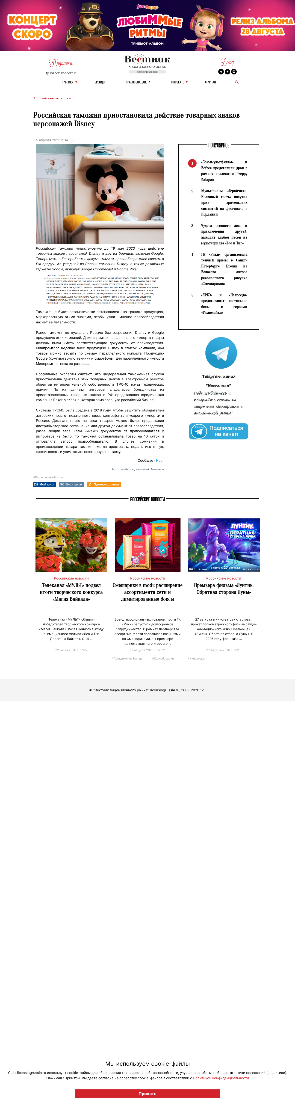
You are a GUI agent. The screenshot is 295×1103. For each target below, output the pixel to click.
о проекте (177, 82)
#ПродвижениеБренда (127, 658)
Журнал (210, 82)
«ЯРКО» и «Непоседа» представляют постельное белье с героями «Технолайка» (224, 304)
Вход (227, 62)
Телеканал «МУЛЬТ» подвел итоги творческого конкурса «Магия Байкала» (71, 592)
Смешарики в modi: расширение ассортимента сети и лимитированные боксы (148, 592)
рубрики (68, 82)
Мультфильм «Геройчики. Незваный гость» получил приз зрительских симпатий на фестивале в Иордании (224, 202)
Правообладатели (138, 82)
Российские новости (52, 98)
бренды (99, 82)
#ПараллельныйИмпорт (49, 477)
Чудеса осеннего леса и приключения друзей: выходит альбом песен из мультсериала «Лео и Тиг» (224, 234)
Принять (147, 1093)
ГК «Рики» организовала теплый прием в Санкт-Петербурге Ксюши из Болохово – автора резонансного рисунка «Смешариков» (224, 269)
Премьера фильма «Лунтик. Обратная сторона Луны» (224, 588)
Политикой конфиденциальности (221, 1078)
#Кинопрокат (196, 658)
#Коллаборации (163, 658)
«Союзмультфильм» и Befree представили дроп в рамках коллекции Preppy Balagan (224, 171)
